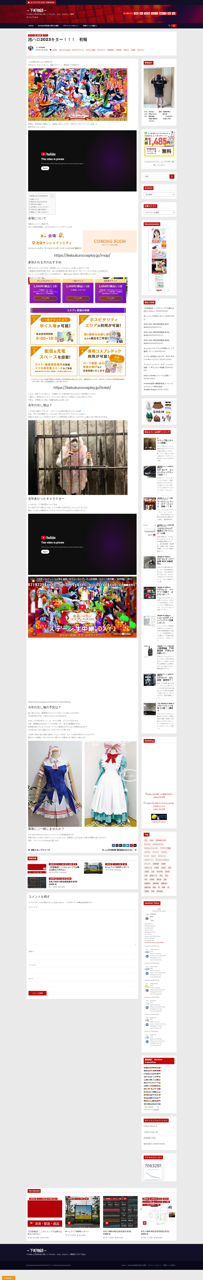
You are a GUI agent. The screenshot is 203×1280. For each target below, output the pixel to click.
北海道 (163, 868)
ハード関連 (166, 1202)
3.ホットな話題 (60, 864)
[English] (155, 1074)
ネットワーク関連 (147, 1202)
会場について (34, 199)
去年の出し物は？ (37, 204)
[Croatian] (147, 1074)
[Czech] (149, 1074)
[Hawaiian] (151, 1080)
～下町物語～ (36, 10)
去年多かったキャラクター (40, 207)
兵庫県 (156, 868)
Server (166, 1199)
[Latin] (157, 1086)
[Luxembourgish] (147, 1089)
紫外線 (159, 879)
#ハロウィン (101, 50)
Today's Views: (150, 1132)
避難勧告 (147, 883)
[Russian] (151, 1095)
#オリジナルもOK (64, 50)
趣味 (69, 878)
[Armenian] (153, 1068)
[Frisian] (151, 1077)
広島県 (167, 872)
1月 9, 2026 (109, 870)
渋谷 (145, 879)
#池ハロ (126, 50)
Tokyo (159, 909)
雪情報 (146, 891)
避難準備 (147, 887)
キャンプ (156, 852)
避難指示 (164, 883)
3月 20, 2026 (53, 872)
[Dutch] (153, 1074)
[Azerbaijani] (155, 1068)
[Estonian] (159, 1074)
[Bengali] (145, 1070)
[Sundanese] (159, 1098)
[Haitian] (147, 1080)
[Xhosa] (153, 1104)
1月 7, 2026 (53, 887)
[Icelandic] (145, 1083)
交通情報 (156, 864)
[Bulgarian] (149, 1070)
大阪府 (146, 872)
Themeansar (66, 1265)
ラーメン (147, 864)
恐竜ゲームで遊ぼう (90, 26)
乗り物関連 (69, 864)
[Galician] (153, 1077)
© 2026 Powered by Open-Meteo (154, 942)
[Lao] (155, 1086)
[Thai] (155, 1101)
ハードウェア (158, 1202)
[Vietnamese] (149, 1104)
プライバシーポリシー (71, 26)
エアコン (147, 852)
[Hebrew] (153, 1080)
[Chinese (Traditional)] (159, 1070)
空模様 (136, 13)
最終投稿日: (148, 1144)
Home (31, 26)
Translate (156, 1109)
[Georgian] (155, 1077)
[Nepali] (151, 1092)
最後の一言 (163, 13)
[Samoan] (151, 1098)
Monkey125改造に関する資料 (48, 26)
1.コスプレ (31, 35)
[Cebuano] (153, 1070)
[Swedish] (147, 1101)
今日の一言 (154, 13)
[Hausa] (149, 1080)
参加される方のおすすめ (39, 202)
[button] (169, 25)
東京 (141, 13)
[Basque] (157, 1068)
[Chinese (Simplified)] (157, 1070)
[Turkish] (157, 1101)
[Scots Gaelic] (153, 1098)
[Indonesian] (149, 1083)
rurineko (41, 47)
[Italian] (153, 1083)
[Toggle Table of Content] (51, 196)
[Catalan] (151, 1070)
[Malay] (155, 1089)
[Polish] (159, 1092)
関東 (169, 13)
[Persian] (157, 1092)
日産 (145, 876)
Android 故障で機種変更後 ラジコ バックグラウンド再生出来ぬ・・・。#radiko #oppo (158, 386)
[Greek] (159, 1077)
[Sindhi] (159, 1095)
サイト (31, 978)
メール (32, 965)
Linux (151, 840)
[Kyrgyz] (153, 1086)
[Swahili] (145, 1101)
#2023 (55, 50)
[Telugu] (153, 1101)
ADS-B (59, 878)
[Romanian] (149, 1095)
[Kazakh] (145, 1086)
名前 (31, 951)
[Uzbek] (147, 1104)
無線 (125, 864)
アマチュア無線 (117, 864)
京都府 (163, 864)
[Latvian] (159, 1086)
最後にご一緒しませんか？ (40, 212)
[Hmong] (157, 1080)
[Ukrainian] (159, 1101)
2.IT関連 (153, 1199)
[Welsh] (151, 1104)
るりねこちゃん (158, 844)
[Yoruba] (157, 1104)
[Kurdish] (151, 1086)
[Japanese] (155, 1083)
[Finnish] (147, 1077)
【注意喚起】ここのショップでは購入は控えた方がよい (64, 868)
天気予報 (147, 13)
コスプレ (164, 852)
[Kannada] (159, 1083)
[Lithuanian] (145, 1089)
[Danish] (151, 1074)
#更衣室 (118, 50)
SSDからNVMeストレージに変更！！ (158, 375)
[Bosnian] (147, 1070)
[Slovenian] (149, 1098)
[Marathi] (145, 1092)
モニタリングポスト (162, 860)
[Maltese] (157, 1089)
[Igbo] (147, 1083)
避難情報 (156, 883)
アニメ (45, 35)
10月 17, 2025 (148, 1238)
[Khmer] (147, 1086)
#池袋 (133, 50)
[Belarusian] (159, 1068)
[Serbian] (153, 1095)
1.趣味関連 (38, 35)
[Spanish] (157, 1098)
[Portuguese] (145, 1095)
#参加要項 (111, 50)
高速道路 (160, 891)
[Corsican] (145, 1074)
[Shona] (155, 1095)
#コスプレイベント (78, 50)
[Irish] (151, 1083)
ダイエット (162, 856)
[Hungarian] (159, 1080)
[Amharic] (149, 1068)
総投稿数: (147, 1138)
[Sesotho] (157, 1095)
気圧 (166, 876)
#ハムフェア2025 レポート (117, 867)
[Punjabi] (147, 1095)
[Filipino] (145, 1077)
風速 (152, 891)
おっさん (147, 844)
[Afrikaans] (145, 1068)
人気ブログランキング (159, 822)
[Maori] (159, 1089)
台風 (169, 868)
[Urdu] (145, 1104)
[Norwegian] (153, 1092)
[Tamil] (151, 1101)
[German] (157, 1077)
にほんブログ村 (159, 797)
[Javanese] (157, 1083)
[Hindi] (155, 1080)
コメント (33, 907)
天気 (173, 13)
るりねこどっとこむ (151, 848)
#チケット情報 (90, 50)
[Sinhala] (145, 1098)
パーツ (145, 1205)
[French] (149, 1077)
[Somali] (155, 1098)
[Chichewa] (155, 1070)
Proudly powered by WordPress (37, 1265)
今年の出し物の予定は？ (39, 209)
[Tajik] (149, 1101)
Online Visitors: (150, 1126)
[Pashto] (155, 1092)
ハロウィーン (148, 860)
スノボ (146, 856)
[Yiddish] (155, 1104)
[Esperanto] (157, 1074)
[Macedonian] (149, 1089)
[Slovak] (147, 1098)
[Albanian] (147, 1068)
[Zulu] (159, 1104)
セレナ (153, 856)
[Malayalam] (153, 1089)
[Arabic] (151, 1068)
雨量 (163, 887)
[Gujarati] (145, 1080)
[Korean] (149, 1086)
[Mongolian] (147, 1092)
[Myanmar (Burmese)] (149, 1092)
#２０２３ (141, 50)
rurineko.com (161, 840)
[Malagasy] (151, 1089)
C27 (145, 840)
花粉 (165, 879)
